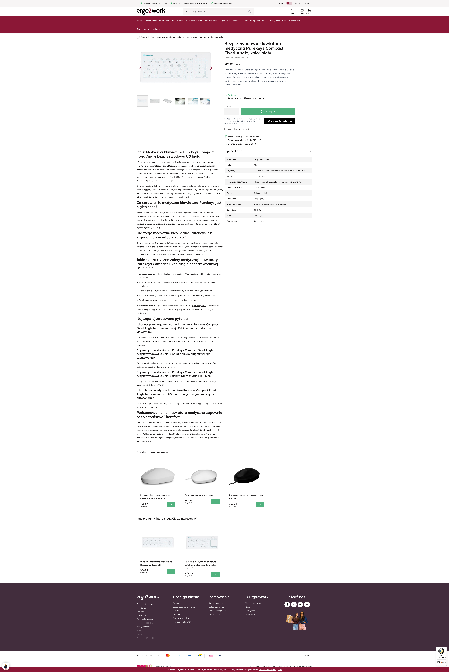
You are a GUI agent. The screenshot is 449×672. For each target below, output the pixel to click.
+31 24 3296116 (244, 140)
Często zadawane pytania (184, 607)
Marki (139, 630)
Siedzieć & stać (193, 20)
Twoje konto (214, 614)
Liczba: (227, 106)
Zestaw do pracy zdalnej (147, 29)
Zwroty (176, 603)
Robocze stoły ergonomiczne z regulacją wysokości (159, 20)
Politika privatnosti (269, 666)
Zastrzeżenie (255, 666)
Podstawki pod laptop (254, 20)
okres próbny (223, 3)
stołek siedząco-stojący (147, 309)
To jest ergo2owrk (253, 603)
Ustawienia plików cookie (302, 666)
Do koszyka (269, 111)
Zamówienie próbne (217, 610)
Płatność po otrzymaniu (183, 622)
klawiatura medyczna (199, 250)
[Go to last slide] (141, 68)
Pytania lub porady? (180, 3)
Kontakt (176, 610)
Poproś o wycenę (216, 603)
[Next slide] (211, 68)
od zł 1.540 (155, 3)
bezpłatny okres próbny (243, 136)
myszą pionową (201, 403)
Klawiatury (210, 20)
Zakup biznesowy (216, 607)
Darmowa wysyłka (181, 618)
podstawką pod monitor (147, 407)
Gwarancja (177, 614)
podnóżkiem (214, 403)
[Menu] (445, 648)
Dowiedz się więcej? (267, 669)
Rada (247, 607)
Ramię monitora (276, 20)
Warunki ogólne (285, 666)
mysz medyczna (199, 305)
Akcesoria (293, 20)
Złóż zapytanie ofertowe (281, 121)
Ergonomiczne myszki (229, 20)
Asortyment (250, 610)
